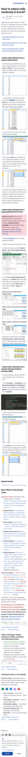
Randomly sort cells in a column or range (14, 485)
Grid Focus (18, 552)
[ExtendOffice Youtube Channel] (9, 734)
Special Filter (7, 568)
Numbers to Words (9, 588)
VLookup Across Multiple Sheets (14, 526)
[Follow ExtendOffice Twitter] (6, 734)
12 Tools (18, 573)
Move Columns (21, 543)
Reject (19, 753)
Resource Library (9, 559)
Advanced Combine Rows (15, 592)
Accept (7, 753)
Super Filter (17, 565)
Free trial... (5, 234)
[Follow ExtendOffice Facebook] (2, 734)
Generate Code (16, 501)
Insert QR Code (12, 583)
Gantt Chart (15, 577)
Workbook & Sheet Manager (12, 557)
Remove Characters (12, 575)
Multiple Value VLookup (18, 524)
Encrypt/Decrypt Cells (10, 563)
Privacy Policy (10, 749)
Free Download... (13, 629)
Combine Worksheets (16, 561)
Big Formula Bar (18, 554)
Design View (8, 554)
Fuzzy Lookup (8, 528)
